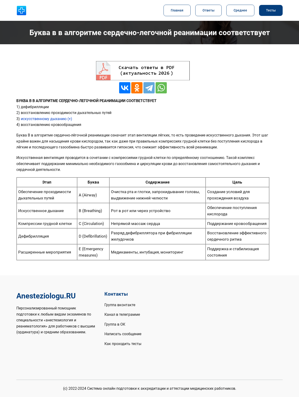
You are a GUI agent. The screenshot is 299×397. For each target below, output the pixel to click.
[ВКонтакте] (124, 87)
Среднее (240, 10)
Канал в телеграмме (122, 314)
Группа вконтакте (119, 305)
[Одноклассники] (136, 87)
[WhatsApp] (161, 87)
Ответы (208, 10)
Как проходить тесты (122, 344)
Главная (177, 10)
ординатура (28, 332)
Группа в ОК (114, 324)
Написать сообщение (122, 334)
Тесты (271, 10)
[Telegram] (149, 87)
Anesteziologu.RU (46, 295)
